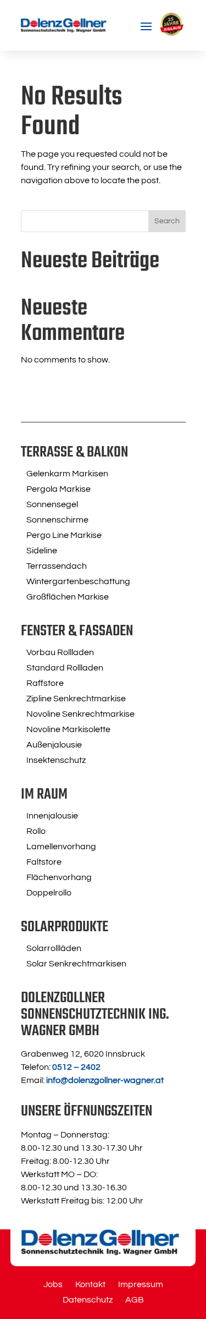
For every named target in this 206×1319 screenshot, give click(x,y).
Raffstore (45, 683)
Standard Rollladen (64, 667)
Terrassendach (56, 566)
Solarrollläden (53, 948)
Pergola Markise (58, 489)
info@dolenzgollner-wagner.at (105, 1080)
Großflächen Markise (67, 596)
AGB (134, 1300)
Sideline (41, 550)
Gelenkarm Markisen (67, 473)
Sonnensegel (52, 504)
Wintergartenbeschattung (78, 581)
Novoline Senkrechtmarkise (80, 714)
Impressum (140, 1284)
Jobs (53, 1284)
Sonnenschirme (57, 519)
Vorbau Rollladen (60, 652)
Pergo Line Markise (64, 535)
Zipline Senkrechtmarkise (76, 698)
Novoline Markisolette (68, 729)
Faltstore (44, 862)
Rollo (36, 831)
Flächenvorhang (59, 877)
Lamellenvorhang (61, 846)
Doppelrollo (48, 892)
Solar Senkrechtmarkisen (76, 963)
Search (167, 221)
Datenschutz (88, 1300)
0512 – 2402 (76, 1067)
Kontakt (90, 1284)
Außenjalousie (54, 744)
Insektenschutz (56, 760)
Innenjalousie (52, 815)
